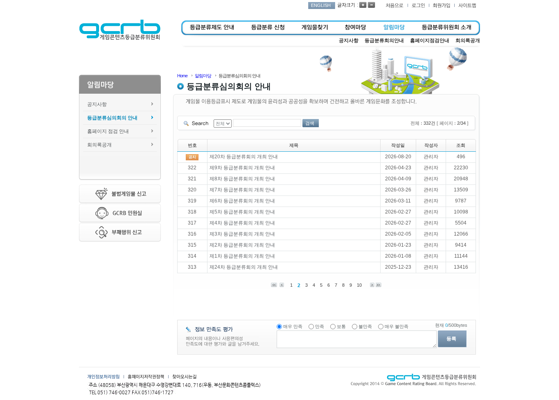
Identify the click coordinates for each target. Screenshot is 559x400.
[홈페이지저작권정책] (146, 376)
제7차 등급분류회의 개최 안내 (242, 190)
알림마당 (203, 75)
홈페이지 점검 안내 (108, 131)
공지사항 (97, 104)
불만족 (365, 326)
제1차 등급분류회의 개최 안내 (242, 256)
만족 (319, 326)
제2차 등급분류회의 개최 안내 (242, 245)
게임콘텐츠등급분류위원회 (119, 30)
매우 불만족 (396, 326)
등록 (451, 339)
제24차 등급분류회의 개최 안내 (244, 267)
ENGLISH (321, 5)
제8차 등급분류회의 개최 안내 (242, 179)
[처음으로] (394, 5)
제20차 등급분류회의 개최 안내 (244, 157)
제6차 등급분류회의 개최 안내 (242, 201)
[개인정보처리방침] (103, 376)
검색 (309, 123)
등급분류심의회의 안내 (112, 118)
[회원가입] (441, 5)
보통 (341, 326)
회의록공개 (99, 145)
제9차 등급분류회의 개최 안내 (242, 168)
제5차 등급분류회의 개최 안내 (242, 212)
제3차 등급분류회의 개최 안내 (242, 234)
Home (182, 75)
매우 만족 (292, 326)
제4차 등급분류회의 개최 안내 (242, 223)
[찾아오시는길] (184, 376)
